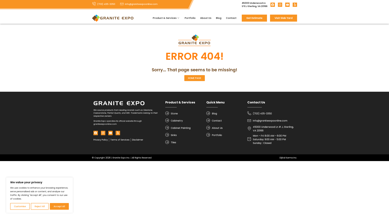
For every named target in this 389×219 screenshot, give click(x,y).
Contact (231, 18)
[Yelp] (295, 5)
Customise (20, 206)
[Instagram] (280, 5)
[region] (39, 195)
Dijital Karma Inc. (288, 157)
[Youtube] (287, 5)
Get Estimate (254, 18)
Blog (218, 18)
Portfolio (190, 18)
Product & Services (165, 18)
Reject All (40, 206)
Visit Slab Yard (284, 18)
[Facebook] (272, 5)
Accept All (59, 206)
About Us (205, 18)
